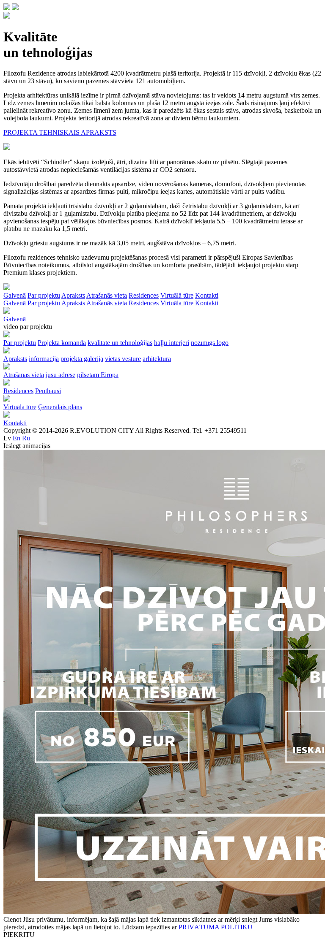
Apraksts (73, 303)
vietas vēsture (123, 358)
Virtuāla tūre (176, 303)
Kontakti (206, 303)
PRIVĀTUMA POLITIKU (216, 927)
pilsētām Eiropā (97, 374)
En (16, 438)
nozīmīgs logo (210, 342)
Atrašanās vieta (106, 303)
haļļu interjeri (171, 342)
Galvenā (14, 303)
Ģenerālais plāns (60, 406)
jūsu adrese (60, 374)
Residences (144, 303)
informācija (44, 358)
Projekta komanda (62, 342)
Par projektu (44, 303)
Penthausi (48, 390)
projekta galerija (82, 358)
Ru (26, 438)
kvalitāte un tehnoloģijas (120, 342)
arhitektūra (157, 358)
